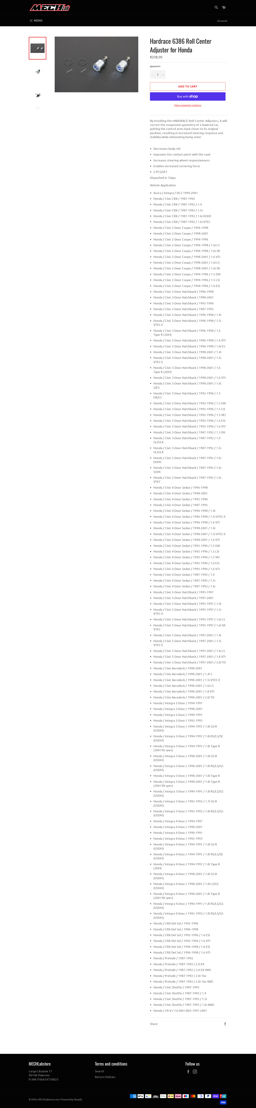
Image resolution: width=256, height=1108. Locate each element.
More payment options (187, 105)
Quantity (155, 66)
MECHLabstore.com (48, 1099)
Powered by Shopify (71, 1099)
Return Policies (105, 1077)
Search (99, 1071)
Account (222, 20)
